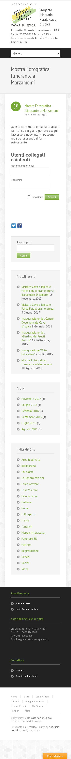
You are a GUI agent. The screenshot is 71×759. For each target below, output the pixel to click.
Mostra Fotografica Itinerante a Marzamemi (42, 108)
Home (25, 508)
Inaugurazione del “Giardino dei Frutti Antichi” (33, 336)
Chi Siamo (27, 472)
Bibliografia (28, 466)
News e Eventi (32, 114)
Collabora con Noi (32, 478)
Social (25, 563)
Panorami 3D (29, 538)
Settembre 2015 (31, 417)
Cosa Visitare (29, 490)
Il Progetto (28, 514)
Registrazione (30, 551)
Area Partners (23, 603)
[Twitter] (13, 226)
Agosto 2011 (29, 429)
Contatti (20, 670)
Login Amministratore (27, 609)
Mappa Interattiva (33, 532)
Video (25, 569)
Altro (27, 710)
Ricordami (37, 197)
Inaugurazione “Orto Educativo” (34, 352)
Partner (26, 545)
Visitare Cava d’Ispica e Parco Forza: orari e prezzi (37, 306)
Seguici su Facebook (27, 676)
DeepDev (31, 727)
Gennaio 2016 (30, 411)
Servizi (25, 557)
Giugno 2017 (29, 405)
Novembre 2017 (31, 399)
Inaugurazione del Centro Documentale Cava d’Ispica (37, 322)
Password (16, 179)
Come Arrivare (30, 484)
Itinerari (26, 526)
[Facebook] (19, 226)
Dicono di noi (29, 496)
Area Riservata (30, 460)
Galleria (26, 502)
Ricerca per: (24, 242)
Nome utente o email (23, 165)
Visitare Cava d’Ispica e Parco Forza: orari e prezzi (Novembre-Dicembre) (37, 291)
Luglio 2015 (28, 423)
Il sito (25, 520)
